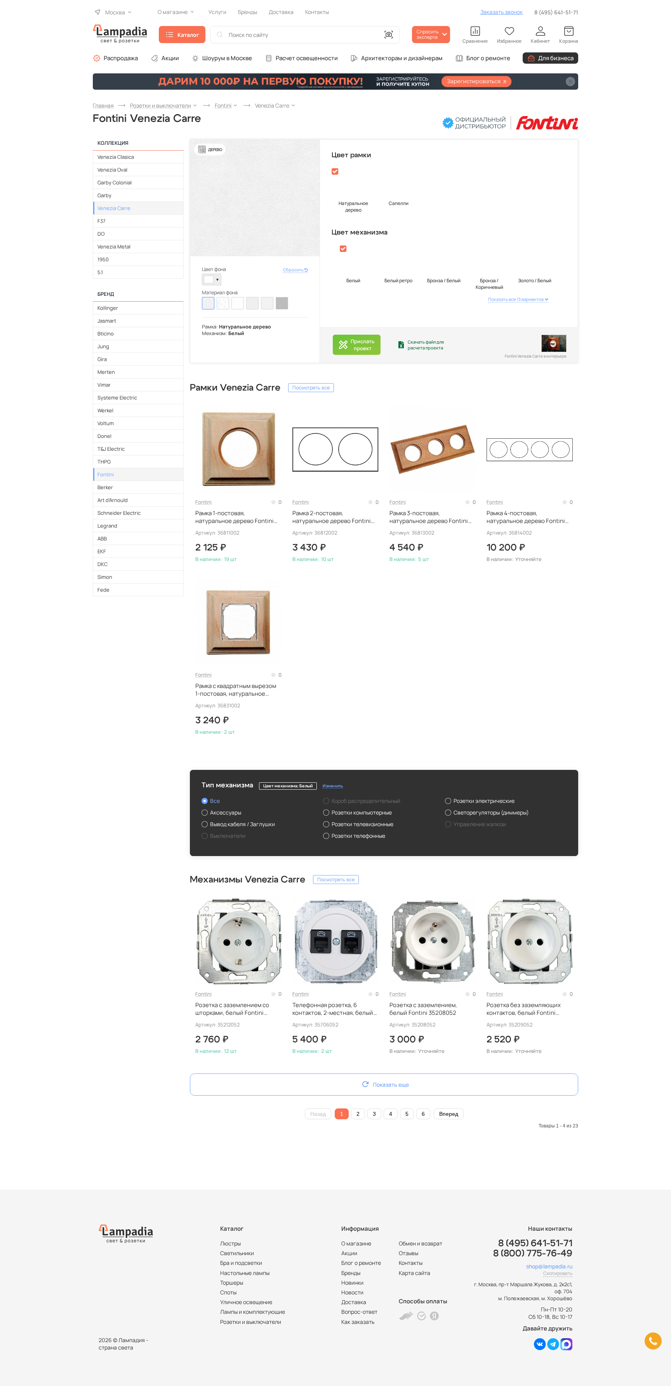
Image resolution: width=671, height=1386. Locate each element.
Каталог (188, 34)
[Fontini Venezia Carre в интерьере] (554, 343)
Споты (228, 1292)
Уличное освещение (246, 1302)
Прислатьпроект (362, 345)
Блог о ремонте (488, 58)
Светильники (237, 1253)
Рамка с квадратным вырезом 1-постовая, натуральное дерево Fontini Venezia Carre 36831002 (235, 690)
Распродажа (121, 58)
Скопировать (557, 1273)
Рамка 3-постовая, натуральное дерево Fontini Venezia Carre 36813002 (428, 517)
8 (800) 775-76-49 (532, 1253)
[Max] (566, 1348)
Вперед (448, 1114)
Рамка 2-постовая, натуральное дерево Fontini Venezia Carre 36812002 (331, 517)
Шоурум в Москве (227, 58)
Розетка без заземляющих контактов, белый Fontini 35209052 (524, 1009)
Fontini (203, 501)
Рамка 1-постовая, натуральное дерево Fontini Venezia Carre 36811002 (234, 517)
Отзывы (408, 1253)
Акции (170, 58)
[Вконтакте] (540, 1348)
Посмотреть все (311, 387)
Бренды (350, 1273)
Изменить (333, 786)
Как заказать (357, 1321)
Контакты (410, 1262)
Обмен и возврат (420, 1243)
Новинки (352, 1282)
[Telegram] (553, 1348)
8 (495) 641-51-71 (556, 12)
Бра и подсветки (241, 1262)
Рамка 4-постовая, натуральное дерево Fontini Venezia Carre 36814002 (526, 517)
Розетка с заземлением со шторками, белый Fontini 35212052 (232, 1009)
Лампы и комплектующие (252, 1311)
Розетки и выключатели (250, 1321)
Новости (352, 1292)
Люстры (230, 1243)
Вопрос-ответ (359, 1311)
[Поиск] (220, 35)
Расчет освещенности (307, 58)
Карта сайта (414, 1273)
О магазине (356, 1243)
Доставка (353, 1302)
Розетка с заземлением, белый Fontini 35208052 (423, 1009)
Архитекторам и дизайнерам (402, 58)
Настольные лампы (244, 1273)
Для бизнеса (556, 58)
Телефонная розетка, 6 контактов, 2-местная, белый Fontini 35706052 (332, 1009)
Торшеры (231, 1282)
